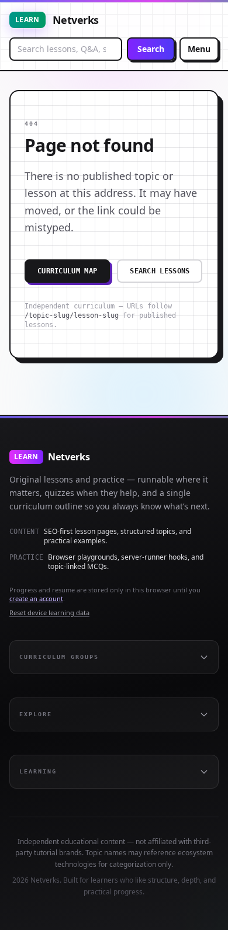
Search (150, 48)
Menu (199, 48)
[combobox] (65, 49)
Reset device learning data (49, 612)
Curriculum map (67, 271)
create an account (36, 598)
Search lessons (159, 271)
